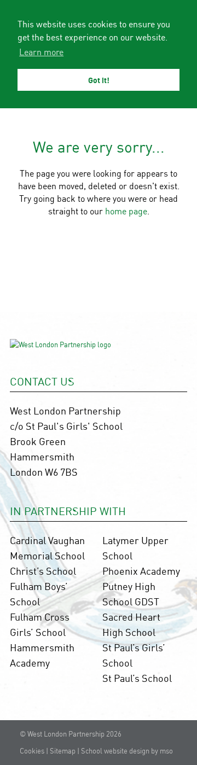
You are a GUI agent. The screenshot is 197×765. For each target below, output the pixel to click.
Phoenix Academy (141, 571)
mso (166, 750)
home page (126, 211)
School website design (115, 750)
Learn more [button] (41, 51)
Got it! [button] (98, 80)
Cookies (32, 750)
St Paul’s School (137, 678)
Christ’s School (43, 571)
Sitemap (63, 750)
